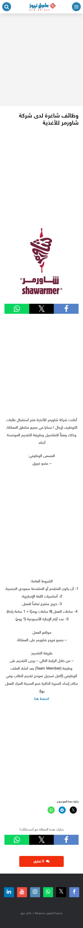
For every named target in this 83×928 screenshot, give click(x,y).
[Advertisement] (41, 59)
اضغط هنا (41, 699)
